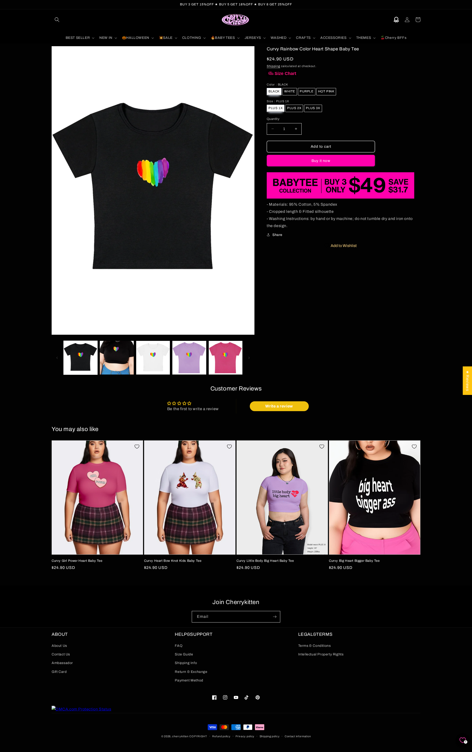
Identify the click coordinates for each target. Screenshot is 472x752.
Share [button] (277, 234)
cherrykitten (180, 736)
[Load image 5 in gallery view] (225, 358)
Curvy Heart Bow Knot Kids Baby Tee (172, 561)
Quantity (273, 119)
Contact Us (61, 654)
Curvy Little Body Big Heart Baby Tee (265, 561)
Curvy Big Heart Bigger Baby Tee (354, 561)
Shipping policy (270, 736)
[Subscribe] (274, 616)
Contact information (298, 736)
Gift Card (59, 672)
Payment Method (189, 680)
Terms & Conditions (314, 646)
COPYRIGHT (198, 736)
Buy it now (320, 160)
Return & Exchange (191, 672)
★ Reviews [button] (467, 380)
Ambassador (62, 663)
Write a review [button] (279, 406)
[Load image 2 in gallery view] (116, 358)
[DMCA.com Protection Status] (81, 709)
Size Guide (184, 654)
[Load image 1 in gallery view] (80, 358)
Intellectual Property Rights (321, 654)
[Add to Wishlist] (137, 446)
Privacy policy (245, 736)
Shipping (273, 66)
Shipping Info (186, 663)
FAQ (178, 646)
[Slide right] (249, 357)
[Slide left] (57, 357)
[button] (57, 19)
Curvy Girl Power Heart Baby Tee (77, 561)
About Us (59, 646)
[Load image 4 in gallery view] (189, 358)
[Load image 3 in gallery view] (153, 358)
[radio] (274, 91)
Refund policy (221, 736)
